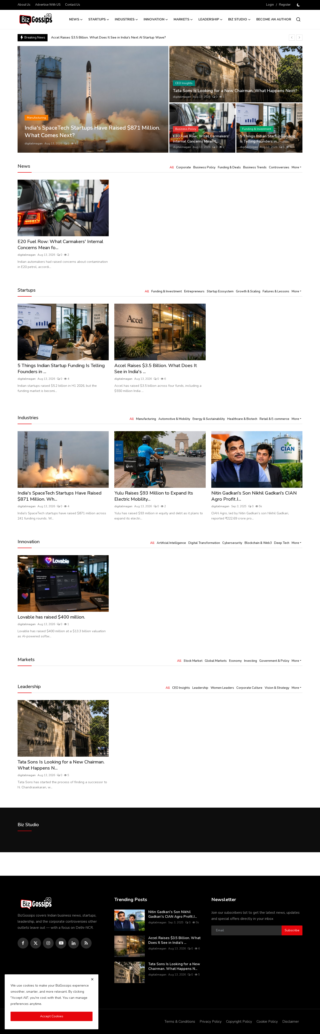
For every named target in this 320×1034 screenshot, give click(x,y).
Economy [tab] (235, 661)
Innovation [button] (154, 19)
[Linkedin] (73, 943)
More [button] (295, 167)
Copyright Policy (239, 1021)
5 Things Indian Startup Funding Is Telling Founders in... (267, 139)
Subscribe (292, 930)
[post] (93, 99)
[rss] (86, 943)
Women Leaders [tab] (222, 688)
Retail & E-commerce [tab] (274, 419)
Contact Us (72, 5)
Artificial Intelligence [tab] (171, 543)
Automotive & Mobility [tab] (174, 419)
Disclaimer (290, 1021)
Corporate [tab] (183, 167)
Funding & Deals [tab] (229, 167)
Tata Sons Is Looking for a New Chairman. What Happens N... (61, 765)
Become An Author (273, 19)
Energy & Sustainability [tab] (209, 419)
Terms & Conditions (179, 1021)
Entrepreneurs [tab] (194, 291)
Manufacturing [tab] (146, 419)
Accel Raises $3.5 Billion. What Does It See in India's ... (155, 369)
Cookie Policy (267, 1021)
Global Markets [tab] (216, 661)
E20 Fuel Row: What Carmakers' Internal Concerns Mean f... (201, 139)
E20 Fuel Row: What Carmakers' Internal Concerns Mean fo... (60, 245)
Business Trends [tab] (255, 167)
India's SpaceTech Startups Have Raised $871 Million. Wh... (59, 496)
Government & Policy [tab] (274, 661)
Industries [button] (124, 19)
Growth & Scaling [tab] (248, 291)
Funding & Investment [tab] (166, 291)
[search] (298, 19)
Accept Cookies (51, 1016)
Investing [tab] (250, 661)
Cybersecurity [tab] (232, 543)
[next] (299, 38)
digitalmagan (34, 143)
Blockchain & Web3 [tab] (258, 543)
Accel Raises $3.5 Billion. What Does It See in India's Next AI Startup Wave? (108, 37)
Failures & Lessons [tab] (276, 291)
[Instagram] (48, 943)
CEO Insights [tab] (181, 688)
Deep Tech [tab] (281, 543)
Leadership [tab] (200, 688)
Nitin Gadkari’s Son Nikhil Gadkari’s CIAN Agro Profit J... (254, 496)
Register (285, 5)
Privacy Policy (211, 1021)
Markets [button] (181, 19)
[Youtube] (61, 943)
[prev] (292, 38)
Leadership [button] (208, 19)
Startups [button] (97, 19)
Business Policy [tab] (204, 167)
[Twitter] (35, 943)
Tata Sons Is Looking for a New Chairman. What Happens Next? (235, 90)
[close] (92, 979)
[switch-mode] (298, 5)
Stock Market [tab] (193, 661)
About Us (24, 5)
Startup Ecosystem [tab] (220, 291)
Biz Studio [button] (237, 19)
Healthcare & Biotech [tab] (242, 419)
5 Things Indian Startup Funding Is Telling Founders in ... (61, 369)
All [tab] (172, 167)
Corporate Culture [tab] (249, 688)
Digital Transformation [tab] (204, 543)
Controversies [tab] (279, 167)
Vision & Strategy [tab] (277, 688)
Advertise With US (47, 5)
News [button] (74, 19)
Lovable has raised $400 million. (51, 617)
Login (270, 5)
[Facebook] (23, 943)
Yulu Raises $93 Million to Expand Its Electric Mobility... (153, 496)
